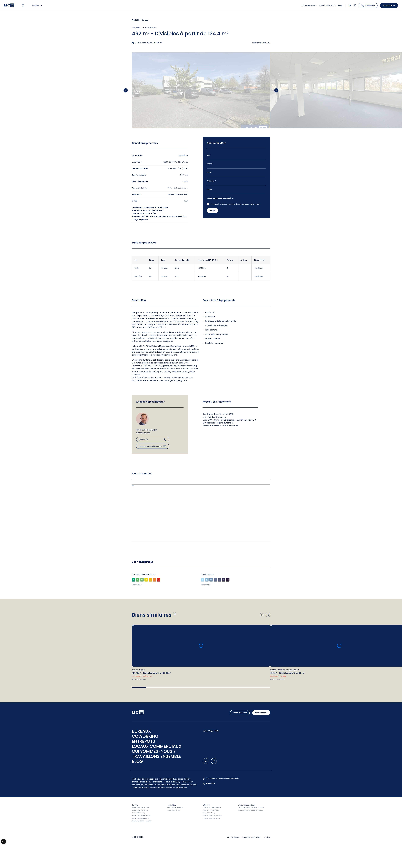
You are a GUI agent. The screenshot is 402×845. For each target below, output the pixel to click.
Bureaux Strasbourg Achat (140, 818)
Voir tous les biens (240, 713)
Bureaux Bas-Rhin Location (140, 807)
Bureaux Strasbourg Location (141, 815)
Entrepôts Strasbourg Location (212, 815)
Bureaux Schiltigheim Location (141, 821)
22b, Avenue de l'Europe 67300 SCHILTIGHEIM (222, 779)
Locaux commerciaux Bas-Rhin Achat (250, 810)
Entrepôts (206, 805)
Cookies (267, 837)
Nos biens (36, 5)
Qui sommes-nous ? (309, 5)
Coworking (171, 805)
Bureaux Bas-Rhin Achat (140, 810)
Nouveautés (211, 731)
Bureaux (135, 805)
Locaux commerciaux (246, 805)
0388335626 (370, 5)
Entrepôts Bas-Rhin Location (212, 807)
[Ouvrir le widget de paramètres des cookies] (3, 841)
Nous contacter (389, 5)
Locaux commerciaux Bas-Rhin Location (251, 807)
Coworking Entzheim (173, 810)
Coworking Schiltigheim (175, 807)
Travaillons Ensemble (327, 5)
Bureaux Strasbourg (138, 813)
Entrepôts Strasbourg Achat (211, 818)
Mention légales (233, 837)
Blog (340, 5)
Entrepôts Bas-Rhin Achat (211, 810)
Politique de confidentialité (252, 837)
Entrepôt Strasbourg (209, 813)
